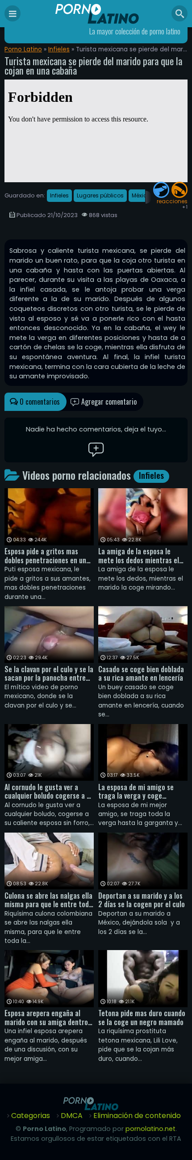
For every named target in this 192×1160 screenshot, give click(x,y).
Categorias (30, 1115)
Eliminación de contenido (137, 1115)
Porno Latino (23, 49)
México (141, 195)
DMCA (72, 1115)
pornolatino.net (150, 1128)
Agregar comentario (108, 401)
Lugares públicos (100, 195)
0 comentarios (39, 401)
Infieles (59, 49)
